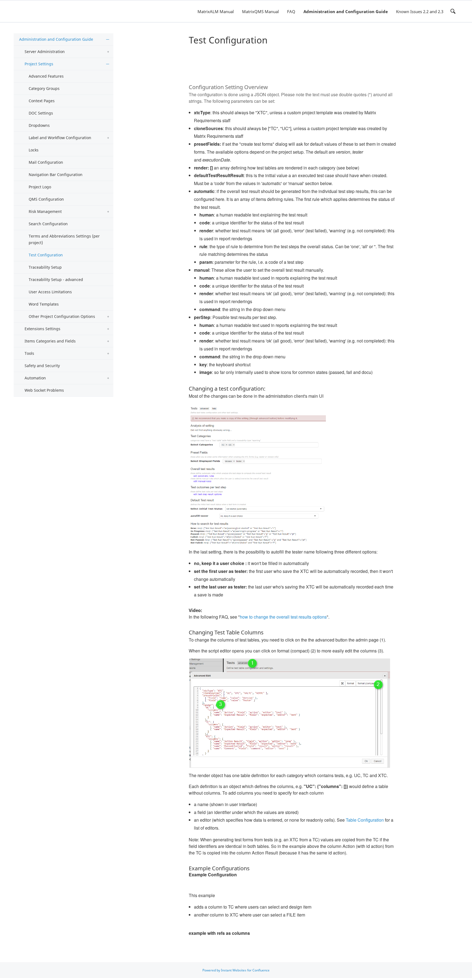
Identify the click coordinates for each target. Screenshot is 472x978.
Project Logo (40, 186)
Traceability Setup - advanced (56, 279)
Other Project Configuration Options (62, 316)
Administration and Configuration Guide (345, 11)
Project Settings (39, 63)
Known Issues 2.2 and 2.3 (419, 11)
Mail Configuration (46, 162)
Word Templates (44, 304)
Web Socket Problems (44, 390)
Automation (35, 377)
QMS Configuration (46, 199)
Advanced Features (46, 76)
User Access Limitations (50, 291)
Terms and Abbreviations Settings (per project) (64, 239)
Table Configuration (365, 820)
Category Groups (44, 88)
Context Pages (42, 100)
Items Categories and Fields (50, 341)
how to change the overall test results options (283, 617)
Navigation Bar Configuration (55, 174)
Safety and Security (42, 365)
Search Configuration (48, 223)
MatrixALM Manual (215, 11)
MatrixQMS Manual (260, 11)
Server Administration (45, 51)
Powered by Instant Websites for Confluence (236, 970)
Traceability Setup (45, 267)
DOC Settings (41, 113)
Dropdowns (39, 125)
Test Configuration (46, 254)
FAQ (291, 11)
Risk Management (45, 211)
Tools (29, 353)
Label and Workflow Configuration (60, 137)
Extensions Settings (42, 328)
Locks (34, 150)
